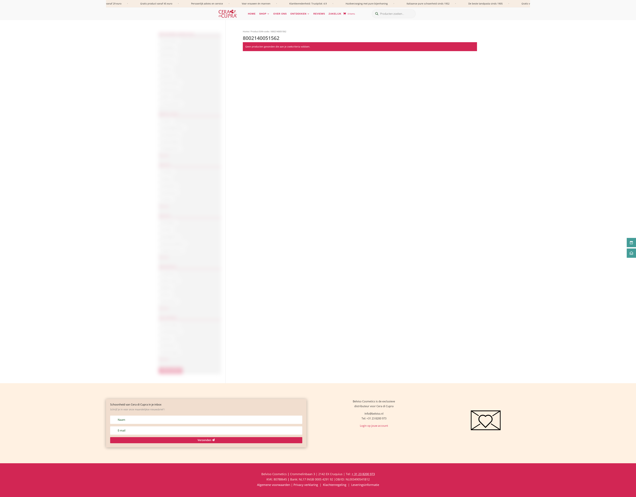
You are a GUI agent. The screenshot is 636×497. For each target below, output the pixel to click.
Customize (318, 271)
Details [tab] (369, 234)
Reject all (269, 271)
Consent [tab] (267, 234)
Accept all (366, 271)
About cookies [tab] (318, 234)
